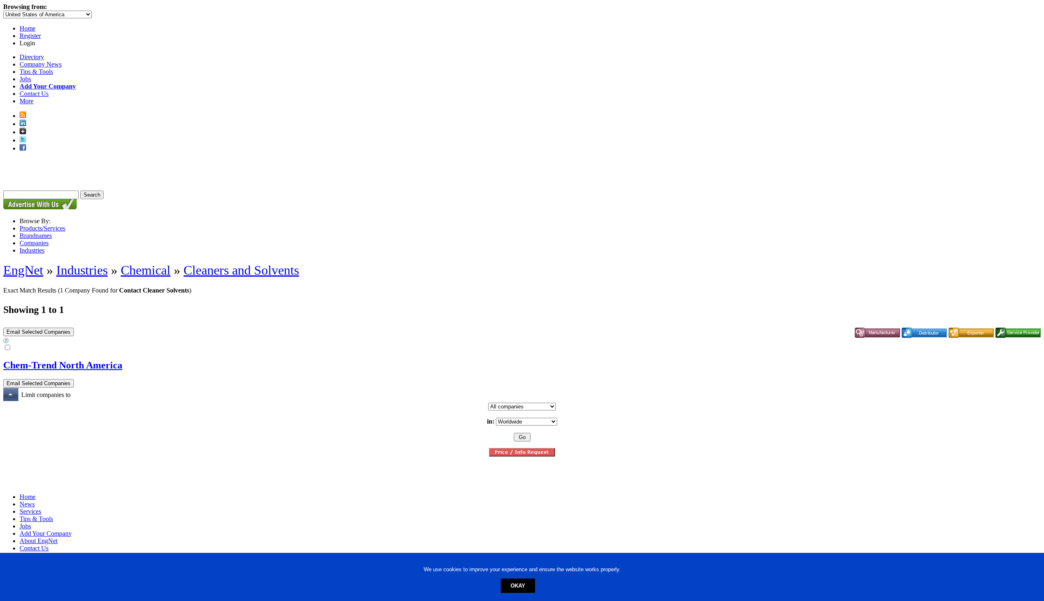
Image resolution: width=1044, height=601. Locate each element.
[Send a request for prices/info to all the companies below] (522, 454)
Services (30, 511)
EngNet (23, 270)
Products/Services (42, 228)
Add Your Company (46, 533)
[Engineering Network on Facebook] (23, 148)
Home (27, 28)
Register (30, 35)
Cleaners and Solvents (241, 270)
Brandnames (36, 235)
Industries (32, 250)
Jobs (25, 78)
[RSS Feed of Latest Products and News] (23, 115)
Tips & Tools (36, 71)
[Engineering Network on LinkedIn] (23, 123)
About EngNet (39, 540)
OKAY (518, 586)
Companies (34, 243)
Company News (41, 64)
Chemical (145, 270)
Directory (32, 56)
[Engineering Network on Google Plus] (23, 132)
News (27, 504)
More (26, 101)
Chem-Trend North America (62, 365)
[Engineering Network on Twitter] (23, 140)
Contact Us (34, 93)
